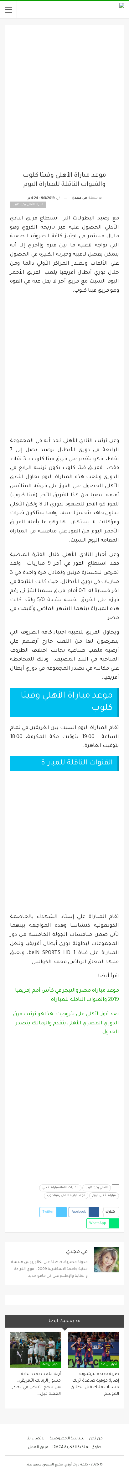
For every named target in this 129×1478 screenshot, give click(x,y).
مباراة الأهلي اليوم (104, 1195)
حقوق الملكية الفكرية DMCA (77, 1447)
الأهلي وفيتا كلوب (96, 1187)
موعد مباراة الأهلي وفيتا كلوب (66, 1195)
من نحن (96, 1439)
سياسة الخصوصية (67, 1439)
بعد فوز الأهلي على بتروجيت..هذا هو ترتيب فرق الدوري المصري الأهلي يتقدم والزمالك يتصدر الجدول (66, 1023)
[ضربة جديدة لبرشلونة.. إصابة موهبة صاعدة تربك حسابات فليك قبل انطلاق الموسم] (93, 1350)
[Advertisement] (64, 101)
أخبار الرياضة (109, 1364)
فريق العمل (38, 1447)
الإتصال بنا (36, 1439)
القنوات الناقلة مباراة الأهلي (60, 1187)
